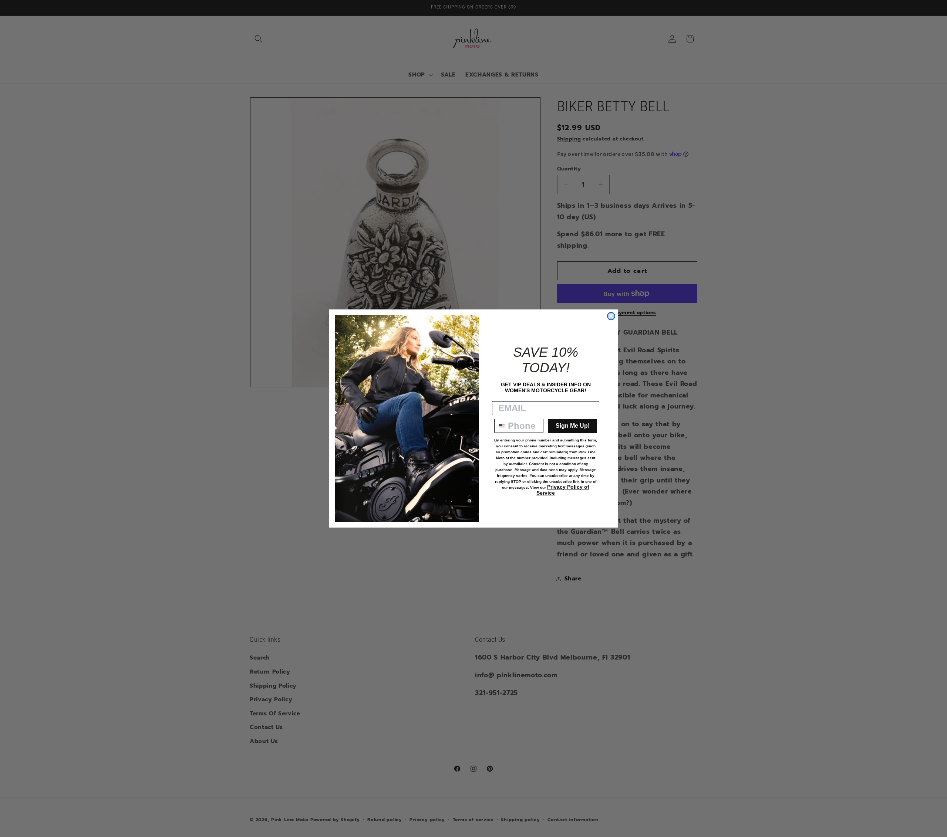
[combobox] (499, 426)
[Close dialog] (611, 316)
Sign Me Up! (573, 426)
